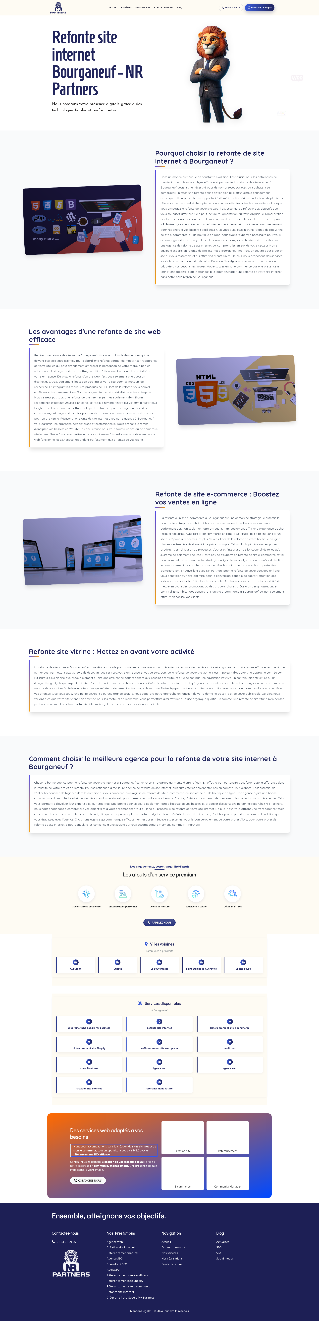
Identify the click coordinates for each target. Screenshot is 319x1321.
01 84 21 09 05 (232, 7)
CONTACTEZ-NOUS (90, 1180)
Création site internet (121, 1247)
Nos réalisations (172, 1258)
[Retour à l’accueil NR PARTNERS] (58, 8)
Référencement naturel (122, 1253)
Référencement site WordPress (127, 1275)
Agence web (115, 1242)
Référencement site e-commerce (128, 1286)
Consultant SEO (117, 1264)
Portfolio (126, 7)
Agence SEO (114, 1258)
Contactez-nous (163, 7)
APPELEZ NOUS (161, 922)
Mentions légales (141, 1311)
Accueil (113, 7)
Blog (179, 7)
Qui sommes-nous (173, 1247)
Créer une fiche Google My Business (130, 1297)
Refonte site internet (120, 1292)
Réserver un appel (261, 7)
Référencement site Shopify (125, 1281)
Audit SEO (113, 1269)
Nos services (142, 7)
